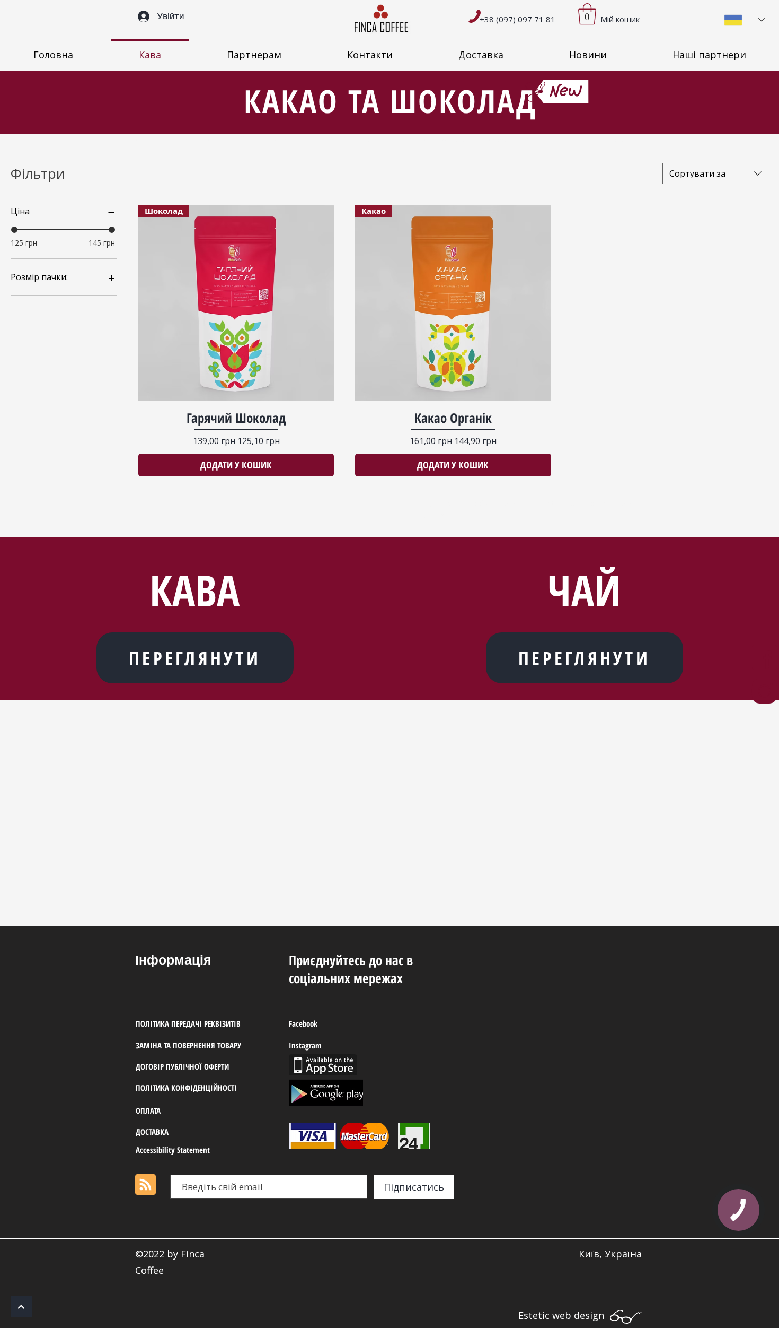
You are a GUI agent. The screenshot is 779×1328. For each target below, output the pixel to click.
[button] (587, 13)
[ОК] (21, 1306)
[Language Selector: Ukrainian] (744, 20)
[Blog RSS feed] (145, 1185)
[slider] (14, 229)
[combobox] (715, 173)
